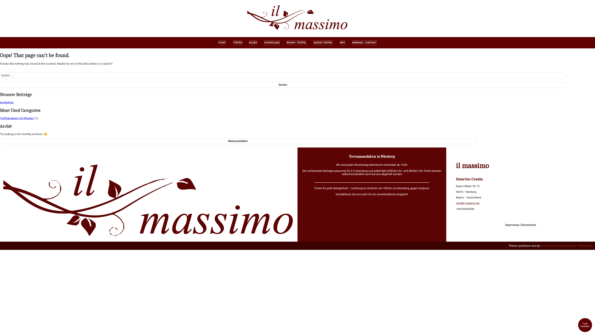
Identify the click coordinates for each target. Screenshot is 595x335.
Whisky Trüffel (296, 42)
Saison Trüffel (323, 42)
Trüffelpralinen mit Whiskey (17, 118)
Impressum (512, 224)
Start (222, 42)
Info (342, 42)
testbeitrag (6, 102)
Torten (237, 42)
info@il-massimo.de (467, 203)
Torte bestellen (585, 325)
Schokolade (272, 42)
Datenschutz (528, 224)
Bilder (253, 42)
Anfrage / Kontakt (364, 42)
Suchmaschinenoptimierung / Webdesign (566, 245)
